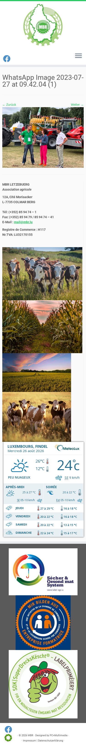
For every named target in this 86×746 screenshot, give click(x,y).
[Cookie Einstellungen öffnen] (8, 740)
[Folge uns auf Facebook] (7, 58)
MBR (30, 735)
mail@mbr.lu (23, 222)
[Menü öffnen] (78, 56)
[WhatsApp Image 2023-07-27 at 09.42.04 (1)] (43, 137)
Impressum (29, 740)
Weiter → (77, 104)
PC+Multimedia (58, 735)
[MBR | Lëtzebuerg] (43, 25)
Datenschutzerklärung (50, 740)
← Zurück (9, 104)
